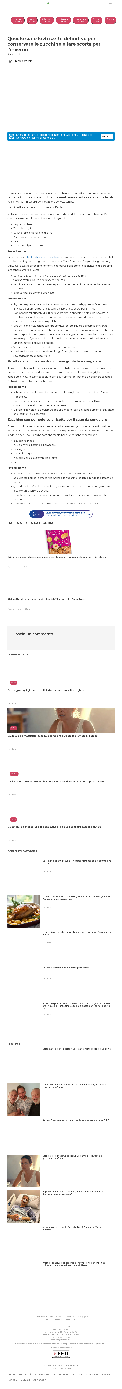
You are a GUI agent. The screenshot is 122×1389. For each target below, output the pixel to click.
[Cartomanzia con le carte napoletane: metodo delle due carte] (77, 1055)
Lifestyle (76, 1374)
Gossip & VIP (42, 1374)
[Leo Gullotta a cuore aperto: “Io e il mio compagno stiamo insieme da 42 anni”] (78, 1090)
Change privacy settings (61, 1368)
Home (12, 1374)
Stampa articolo (23, 61)
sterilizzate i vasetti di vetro (42, 257)
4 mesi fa (18, 609)
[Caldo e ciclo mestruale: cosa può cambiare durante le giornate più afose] (78, 1162)
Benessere (92, 1374)
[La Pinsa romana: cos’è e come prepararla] (66, 974)
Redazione (11, 703)
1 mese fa (18, 567)
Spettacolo (60, 1374)
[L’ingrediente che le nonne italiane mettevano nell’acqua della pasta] (78, 938)
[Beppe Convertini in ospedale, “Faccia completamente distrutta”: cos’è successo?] (78, 1197)
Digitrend (98, 1343)
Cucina (106, 1374)
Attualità (25, 1374)
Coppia (13, 1380)
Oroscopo (39, 1380)
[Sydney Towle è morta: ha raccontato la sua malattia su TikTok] (78, 1126)
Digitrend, (11, 567)
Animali (25, 1380)
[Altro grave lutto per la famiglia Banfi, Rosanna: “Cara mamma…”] (78, 1233)
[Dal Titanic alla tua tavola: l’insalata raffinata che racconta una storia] (78, 867)
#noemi (110, 19)
